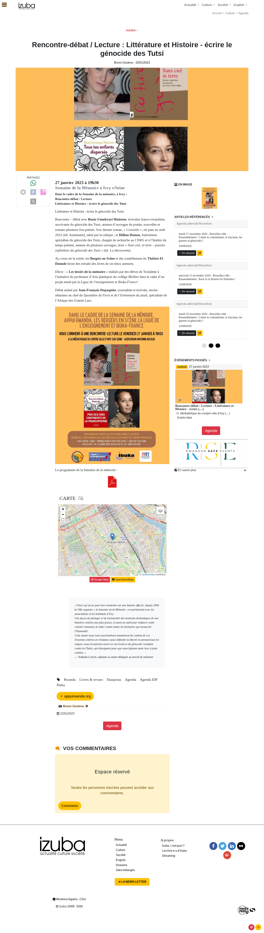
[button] (112, 536)
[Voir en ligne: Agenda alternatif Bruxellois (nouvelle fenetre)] (200, 253)
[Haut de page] (258, 927)
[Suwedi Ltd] (252, 909)
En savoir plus (186, 470)
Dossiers (121, 865)
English (121, 860)
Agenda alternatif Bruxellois (194, 223)
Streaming (168, 855)
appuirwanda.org (77, 696)
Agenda (243, 13)
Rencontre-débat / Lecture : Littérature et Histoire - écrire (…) (204, 407)
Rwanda (70, 679)
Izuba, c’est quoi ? (173, 845)
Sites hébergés (125, 870)
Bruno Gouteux (123, 62)
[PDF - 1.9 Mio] (112, 481)
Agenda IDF (149, 679)
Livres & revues (91, 679)
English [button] (239, 4)
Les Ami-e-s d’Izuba (174, 850)
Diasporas (114, 679)
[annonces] (245, 470)
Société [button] (223, 4)
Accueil (217, 13)
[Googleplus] (227, 855)
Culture (230, 13)
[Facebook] (33, 191)
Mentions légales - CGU (70, 899)
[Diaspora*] (23, 191)
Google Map (101, 579)
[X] (33, 201)
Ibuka (61, 685)
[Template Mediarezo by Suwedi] (243, 909)
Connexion (69, 806)
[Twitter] (222, 846)
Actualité (121, 844)
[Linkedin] (232, 846)
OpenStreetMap (148, 574)
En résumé (187, 253)
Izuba (62, 906)
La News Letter (133, 881)
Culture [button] (207, 4)
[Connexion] (251, 927)
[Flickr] (241, 846)
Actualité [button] (190, 4)
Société (121, 855)
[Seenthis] (43, 191)
